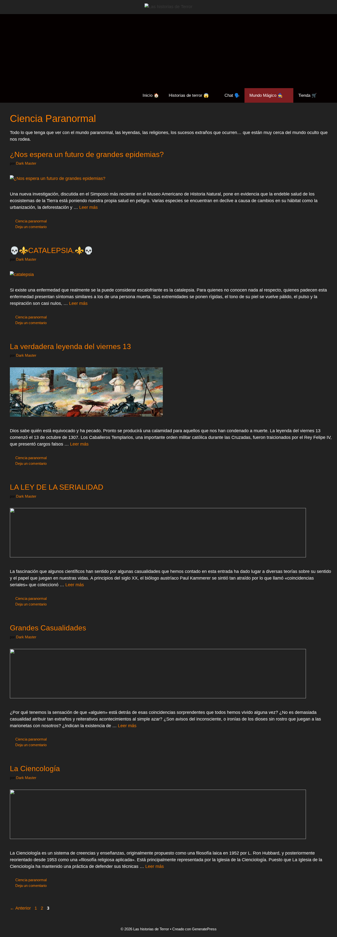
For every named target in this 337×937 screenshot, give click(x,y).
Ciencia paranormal (31, 221)
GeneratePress (204, 929)
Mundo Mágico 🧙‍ (266, 95)
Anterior (20, 908)
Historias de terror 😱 (189, 95)
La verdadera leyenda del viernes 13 (70, 346)
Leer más (88, 207)
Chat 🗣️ (232, 95)
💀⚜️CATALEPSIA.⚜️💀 (51, 250)
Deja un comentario (31, 227)
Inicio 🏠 (151, 95)
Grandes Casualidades (48, 628)
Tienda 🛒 (307, 95)
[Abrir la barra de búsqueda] (329, 95)
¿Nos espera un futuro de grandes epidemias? (87, 154)
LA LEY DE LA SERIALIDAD (56, 487)
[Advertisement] (168, 51)
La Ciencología (35, 768)
